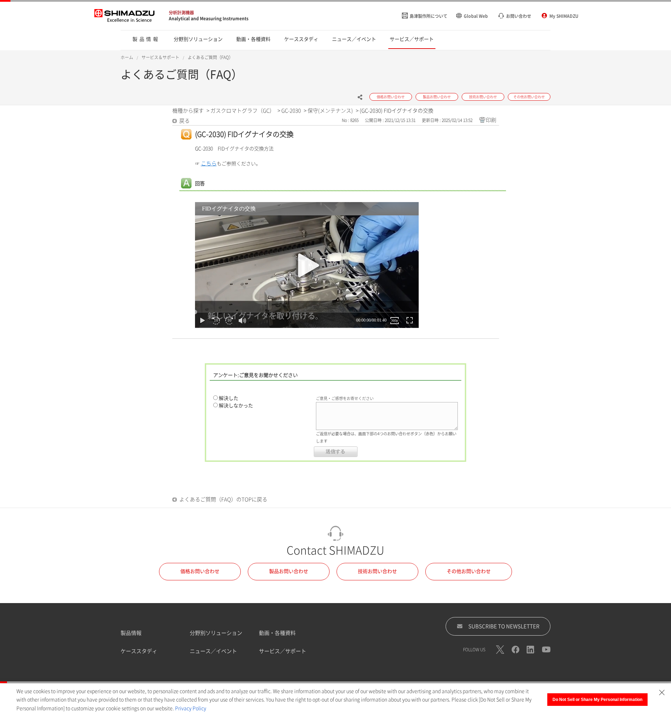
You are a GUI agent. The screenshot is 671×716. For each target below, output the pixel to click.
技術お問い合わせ (377, 571)
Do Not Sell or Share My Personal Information (597, 699)
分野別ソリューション (216, 633)
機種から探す (188, 110)
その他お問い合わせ (469, 571)
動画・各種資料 (277, 633)
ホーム (127, 57)
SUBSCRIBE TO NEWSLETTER (504, 626)
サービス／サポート (282, 651)
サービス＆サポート (160, 57)
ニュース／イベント (213, 651)
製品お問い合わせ (288, 571)
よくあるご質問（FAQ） (210, 57)
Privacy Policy (190, 708)
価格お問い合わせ (199, 571)
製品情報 (131, 633)
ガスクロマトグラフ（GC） (242, 110)
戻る (184, 120)
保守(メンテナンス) (330, 110)
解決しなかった (236, 405)
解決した (228, 398)
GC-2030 (291, 110)
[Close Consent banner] (662, 693)
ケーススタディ (139, 651)
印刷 (491, 120)
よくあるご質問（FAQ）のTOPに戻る (223, 499)
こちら (209, 163)
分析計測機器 (181, 12)
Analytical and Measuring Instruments (208, 18)
